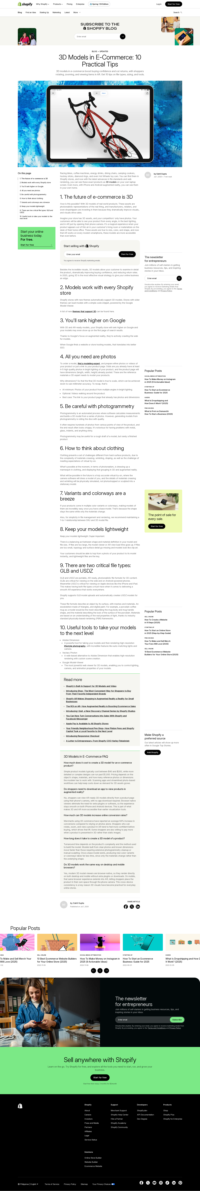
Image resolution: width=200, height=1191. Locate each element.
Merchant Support (119, 1110)
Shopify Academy (118, 1123)
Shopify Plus (168, 1115)
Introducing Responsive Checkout (82, 736)
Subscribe (177, 1020)
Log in (158, 4)
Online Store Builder (93, 1158)
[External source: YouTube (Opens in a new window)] (154, 1183)
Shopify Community (119, 1127)
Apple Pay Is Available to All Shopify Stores (87, 723)
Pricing (69, 4)
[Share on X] (132, 907)
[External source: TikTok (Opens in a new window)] (167, 1183)
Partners (88, 1127)
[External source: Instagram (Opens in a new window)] (161, 1183)
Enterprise (80, 4)
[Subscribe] (122, 36)
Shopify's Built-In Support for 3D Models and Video (91, 686)
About (87, 1110)
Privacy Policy (166, 291)
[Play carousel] (100, 970)
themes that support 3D (84, 311)
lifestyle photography (74, 646)
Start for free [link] (127, 254)
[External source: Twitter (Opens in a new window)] (148, 1183)
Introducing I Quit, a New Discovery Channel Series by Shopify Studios (100, 711)
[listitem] (100, 950)
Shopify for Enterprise (172, 1119)
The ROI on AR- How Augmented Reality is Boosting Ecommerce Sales (101, 706)
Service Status (90, 1140)
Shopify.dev (142, 1110)
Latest (67, 12)
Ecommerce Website (93, 1166)
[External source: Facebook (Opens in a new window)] (141, 1183)
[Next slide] (106, 970)
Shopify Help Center (119, 1115)
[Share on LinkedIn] (138, 907)
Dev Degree (142, 1119)
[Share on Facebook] (126, 907)
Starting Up (44, 12)
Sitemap (84, 1184)
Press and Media (91, 1123)
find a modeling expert (89, 363)
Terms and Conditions (157, 1028)
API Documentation (145, 1115)
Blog (20, 12)
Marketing (57, 12)
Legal (86, 1135)
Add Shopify (152, 752)
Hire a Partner (117, 1119)
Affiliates (88, 1131)
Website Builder (91, 1162)
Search (176, 12)
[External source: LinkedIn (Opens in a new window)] (174, 1183)
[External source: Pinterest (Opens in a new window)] (180, 1183)
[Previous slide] (93, 970)
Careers (87, 1115)
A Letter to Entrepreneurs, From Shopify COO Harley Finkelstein (97, 741)
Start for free (174, 4)
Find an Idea (31, 12)
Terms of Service (52, 1184)
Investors (88, 1119)
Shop (165, 1110)
